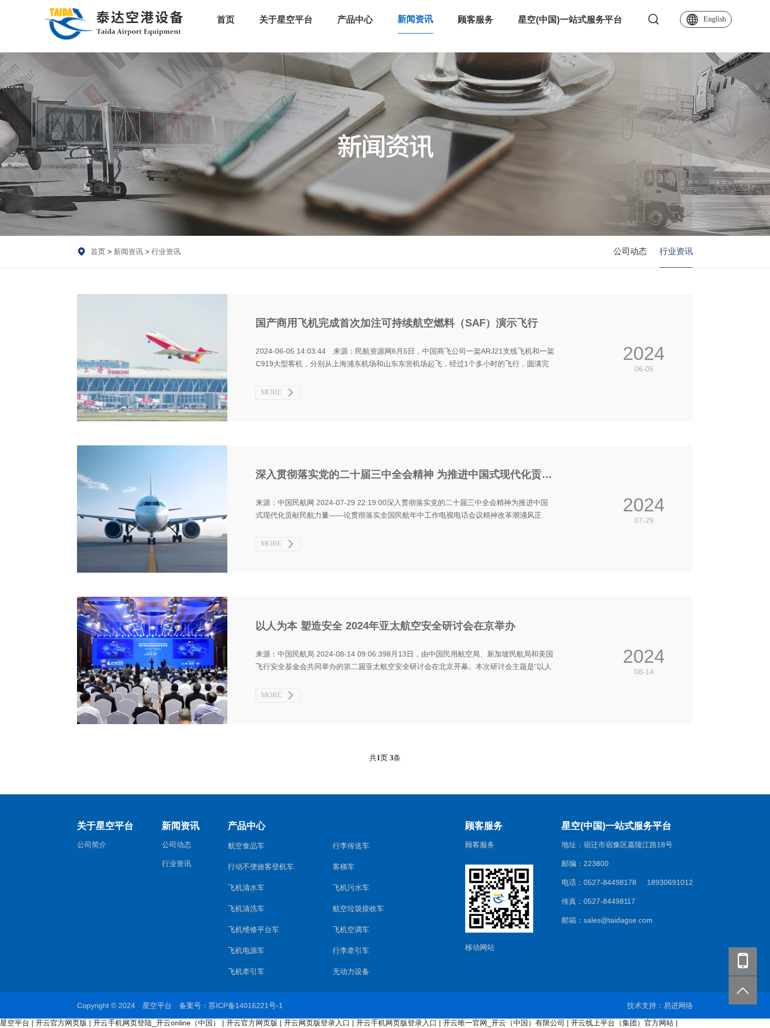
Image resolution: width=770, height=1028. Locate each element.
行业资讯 (166, 251)
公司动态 (630, 251)
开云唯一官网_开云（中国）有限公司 (504, 1023)
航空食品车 (246, 845)
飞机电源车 (246, 950)
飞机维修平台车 (253, 929)
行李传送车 (351, 845)
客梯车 (344, 866)
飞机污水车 (351, 887)
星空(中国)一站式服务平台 (570, 20)
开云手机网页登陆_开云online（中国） (156, 1023)
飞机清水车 (246, 887)
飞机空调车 (351, 929)
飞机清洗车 (246, 908)
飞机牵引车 (246, 971)
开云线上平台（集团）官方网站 (622, 1023)
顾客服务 (475, 20)
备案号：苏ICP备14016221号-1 (231, 1005)
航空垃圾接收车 (358, 908)
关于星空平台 (286, 20)
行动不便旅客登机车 (261, 866)
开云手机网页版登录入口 (396, 1023)
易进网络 (678, 1005)
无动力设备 (351, 971)
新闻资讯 (415, 19)
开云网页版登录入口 (317, 1023)
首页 (226, 20)
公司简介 (91, 844)
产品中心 (355, 20)
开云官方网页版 (61, 1023)
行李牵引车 (351, 950)
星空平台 (14, 1023)
